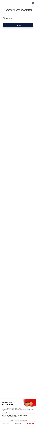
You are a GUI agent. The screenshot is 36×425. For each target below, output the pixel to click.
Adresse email (7, 18)
